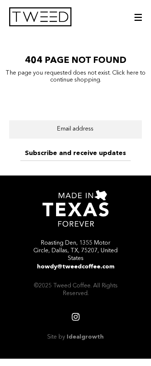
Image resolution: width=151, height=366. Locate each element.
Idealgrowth (85, 337)
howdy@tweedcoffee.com (75, 267)
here (132, 73)
